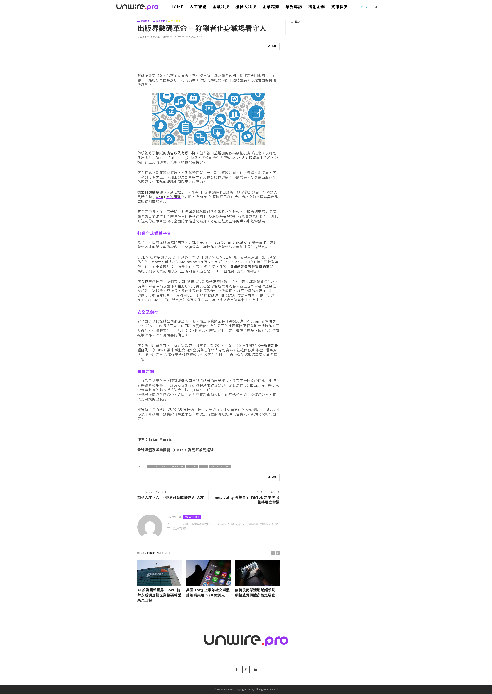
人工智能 (198, 7)
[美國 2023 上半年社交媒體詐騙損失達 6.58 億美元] (208, 573)
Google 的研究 (168, 196)
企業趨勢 (271, 7)
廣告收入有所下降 (181, 152)
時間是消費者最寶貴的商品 (251, 266)
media (192, 466)
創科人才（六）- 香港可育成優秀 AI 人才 (170, 497)
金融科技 (221, 7)
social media (220, 466)
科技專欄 (176, 21)
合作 (144, 281)
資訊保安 (339, 7)
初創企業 (316, 7)
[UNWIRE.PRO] (137, 6)
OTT (203, 466)
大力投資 (249, 157)
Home (177, 7)
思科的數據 (150, 191)
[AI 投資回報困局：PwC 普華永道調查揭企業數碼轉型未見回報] (159, 573)
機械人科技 (246, 7)
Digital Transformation (166, 466)
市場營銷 (160, 21)
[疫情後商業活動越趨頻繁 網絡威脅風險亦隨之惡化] (257, 573)
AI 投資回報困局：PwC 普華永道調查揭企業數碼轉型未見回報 (159, 595)
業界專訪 (293, 7)
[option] (159, 581)
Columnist (179, 37)
